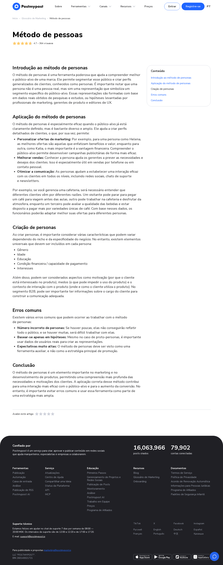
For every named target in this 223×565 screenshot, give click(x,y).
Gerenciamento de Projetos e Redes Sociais (104, 479)
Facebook (179, 523)
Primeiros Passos (96, 473)
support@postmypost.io (32, 536)
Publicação (19, 473)
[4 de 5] (49, 414)
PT (209, 6)
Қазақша (199, 533)
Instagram (199, 523)
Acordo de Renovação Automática (190, 481)
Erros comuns (158, 95)
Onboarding (139, 481)
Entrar (172, 6)
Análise (17, 485)
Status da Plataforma (57, 485)
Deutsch (178, 529)
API (47, 490)
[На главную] (28, 6)
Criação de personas (162, 89)
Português (159, 533)
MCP (48, 494)
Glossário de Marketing (34, 18)
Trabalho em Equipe (98, 501)
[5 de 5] (53, 414)
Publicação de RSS (23, 490)
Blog (136, 473)
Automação (19, 477)
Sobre (58, 6)
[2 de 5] (41, 414)
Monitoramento (96, 488)
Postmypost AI (21, 494)
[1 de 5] (37, 414)
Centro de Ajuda (54, 477)
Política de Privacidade (184, 477)
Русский (137, 529)
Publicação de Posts (98, 484)
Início (15, 18)
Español (198, 529)
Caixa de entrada (22, 481)
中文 (176, 533)
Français (137, 533)
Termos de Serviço (181, 473)
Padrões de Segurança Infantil (188, 494)
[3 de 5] (45, 414)
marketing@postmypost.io (57, 550)
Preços (148, 6)
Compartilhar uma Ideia (58, 481)
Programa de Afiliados (99, 510)
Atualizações (52, 473)
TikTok (137, 523)
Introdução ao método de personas (171, 77)
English (157, 529)
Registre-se (193, 6)
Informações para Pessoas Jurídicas (190, 485)
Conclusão (157, 100)
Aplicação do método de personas (170, 83)
